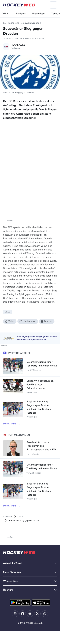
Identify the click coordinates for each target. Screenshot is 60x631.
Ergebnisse (38, 13)
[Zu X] (37, 614)
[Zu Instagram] (15, 614)
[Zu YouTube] (30, 614)
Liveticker (20, 13)
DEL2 (5, 13)
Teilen (11, 321)
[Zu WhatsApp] (45, 614)
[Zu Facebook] (23, 614)
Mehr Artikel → (11, 423)
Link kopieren (29, 321)
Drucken (48, 321)
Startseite (7, 516)
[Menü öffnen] (53, 5)
